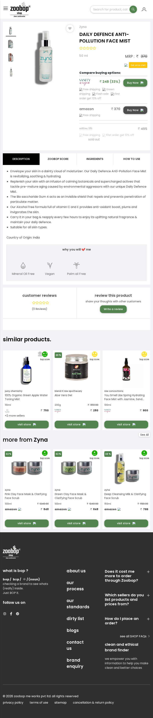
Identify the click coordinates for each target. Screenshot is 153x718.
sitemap (60, 702)
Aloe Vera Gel (63, 395)
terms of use (39, 702)
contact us (75, 645)
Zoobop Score (58, 159)
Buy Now (133, 83)
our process (75, 586)
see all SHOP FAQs (133, 636)
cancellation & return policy (93, 702)
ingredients (94, 159)
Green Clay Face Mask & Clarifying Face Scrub (70, 496)
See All (144, 435)
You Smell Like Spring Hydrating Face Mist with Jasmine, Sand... (124, 397)
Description (21, 159)
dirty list (75, 619)
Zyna (83, 27)
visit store (25, 424)
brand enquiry (75, 663)
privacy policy (13, 702)
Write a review (113, 309)
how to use (131, 159)
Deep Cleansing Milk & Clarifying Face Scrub (125, 496)
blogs (73, 630)
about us (76, 571)
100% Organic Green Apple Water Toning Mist (26, 397)
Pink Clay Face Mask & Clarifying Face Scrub (26, 496)
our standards (77, 604)
